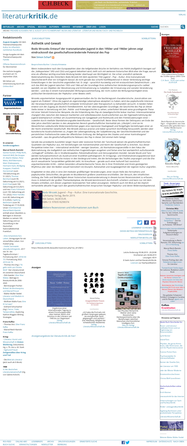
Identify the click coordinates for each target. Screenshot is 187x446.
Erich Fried (7, 184)
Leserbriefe (37, 441)
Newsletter (47, 444)
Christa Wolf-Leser (167, 378)
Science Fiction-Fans (168, 352)
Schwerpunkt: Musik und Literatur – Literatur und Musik (75, 30)
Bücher (42, 26)
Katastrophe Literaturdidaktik (172, 228)
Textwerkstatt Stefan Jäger (172, 268)
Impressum (151, 441)
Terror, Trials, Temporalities (11, 310)
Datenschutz (165, 441)
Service (66, 26)
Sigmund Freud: (14, 352)
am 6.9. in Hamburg (175, 243)
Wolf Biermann (15, 160)
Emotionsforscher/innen (170, 374)
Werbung (62, 444)
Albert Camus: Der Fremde (172, 210)
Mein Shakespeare (11, 163)
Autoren (54, 26)
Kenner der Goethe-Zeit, (170, 362)
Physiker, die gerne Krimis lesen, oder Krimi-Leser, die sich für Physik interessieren (171, 345)
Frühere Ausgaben (19, 30)
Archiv (20, 26)
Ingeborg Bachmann (11, 201)
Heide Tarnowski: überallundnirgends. (11, 247)
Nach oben (178, 441)
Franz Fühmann (18, 189)
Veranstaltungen (28, 444)
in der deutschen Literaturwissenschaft (12, 370)
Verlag (182, 14)
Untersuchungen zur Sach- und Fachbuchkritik (171, 401)
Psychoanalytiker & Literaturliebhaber (168, 357)
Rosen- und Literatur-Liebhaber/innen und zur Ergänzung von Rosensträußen (170, 329)
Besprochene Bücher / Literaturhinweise (48, 64)
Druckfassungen (66, 441)
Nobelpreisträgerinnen (172, 262)
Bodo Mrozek (49, 192)
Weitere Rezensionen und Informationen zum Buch (70, 207)
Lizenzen (134, 262)
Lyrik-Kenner (165, 335)
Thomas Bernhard (10, 177)
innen (178, 378)
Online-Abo (8, 86)
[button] (139, 222)
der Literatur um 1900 (169, 366)
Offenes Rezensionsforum (14, 64)
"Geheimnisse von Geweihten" (172, 219)
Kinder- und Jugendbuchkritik (171, 406)
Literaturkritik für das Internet (172, 396)
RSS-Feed (7, 441)
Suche (154, 26)
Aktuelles (8, 26)
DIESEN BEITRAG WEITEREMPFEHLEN (136, 231)
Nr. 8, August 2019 (38, 30)
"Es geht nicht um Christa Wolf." (13, 267)
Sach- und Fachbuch (113, 30)
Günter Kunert (9, 152)
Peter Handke (18, 194)
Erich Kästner (165, 392)
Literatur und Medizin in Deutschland (13, 297)
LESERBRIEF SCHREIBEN (141, 227)
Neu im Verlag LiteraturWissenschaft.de (128, 326)
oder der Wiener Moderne (170, 370)
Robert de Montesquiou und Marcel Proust (13, 289)
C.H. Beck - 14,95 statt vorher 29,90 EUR (173, 81)
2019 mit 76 (8, 262)
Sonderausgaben (11, 145)
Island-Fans (164, 339)
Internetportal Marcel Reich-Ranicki (12, 209)
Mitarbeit (78, 26)
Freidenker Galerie (172, 205)
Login (102, 26)
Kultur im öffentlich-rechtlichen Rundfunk (12, 48)
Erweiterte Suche (88, 441)
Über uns (91, 26)
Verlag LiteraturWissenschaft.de (59, 321)
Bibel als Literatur (14, 359)
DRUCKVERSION (145, 234)
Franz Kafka (8, 332)
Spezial (31, 26)
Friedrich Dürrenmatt (11, 169)
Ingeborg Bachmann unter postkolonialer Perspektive (171, 412)
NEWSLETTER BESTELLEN (141, 237)
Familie (6, 59)
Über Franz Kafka (172, 256)
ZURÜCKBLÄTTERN (40, 38)
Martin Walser (12, 158)
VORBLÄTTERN (149, 38)
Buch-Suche (9, 444)
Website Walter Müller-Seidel (172, 437)
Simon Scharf (43, 57)
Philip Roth (21, 152)
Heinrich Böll (8, 155)
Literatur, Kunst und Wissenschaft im (13, 342)
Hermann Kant (9, 165)
